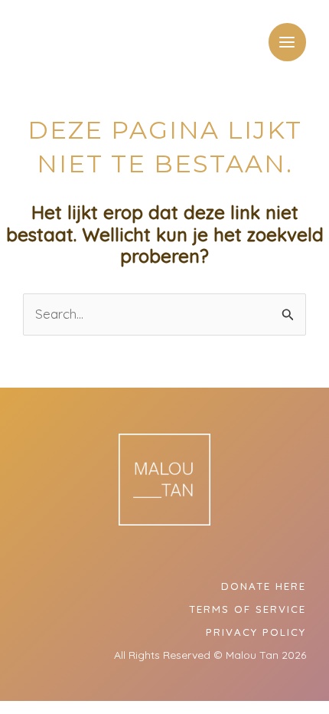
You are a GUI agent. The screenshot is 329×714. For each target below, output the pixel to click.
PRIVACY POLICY (256, 632)
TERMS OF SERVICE (247, 609)
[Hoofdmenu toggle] (288, 42)
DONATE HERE (263, 586)
